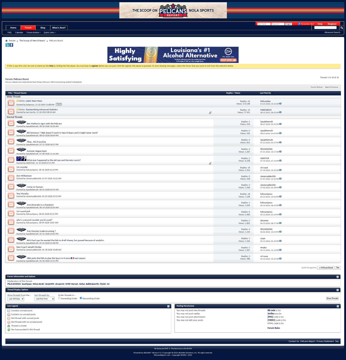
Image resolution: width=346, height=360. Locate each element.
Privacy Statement (325, 341)
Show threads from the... (19, 295)
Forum (28, 28)
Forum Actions (33, 32)
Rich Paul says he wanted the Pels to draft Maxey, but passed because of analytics (65, 240)
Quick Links (49, 32)
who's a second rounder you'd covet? (34, 220)
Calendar (19, 32)
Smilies (271, 314)
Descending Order (91, 298)
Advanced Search (332, 32)
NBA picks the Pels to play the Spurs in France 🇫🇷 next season (56, 258)
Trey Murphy (22, 194)
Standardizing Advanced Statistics (42, 109)
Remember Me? (307, 24)
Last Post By (265, 93)
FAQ (10, 32)
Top (337, 268)
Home (13, 28)
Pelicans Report (307, 341)
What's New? (59, 28)
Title (10, 93)
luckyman (30, 105)
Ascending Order (69, 298)
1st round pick (23, 211)
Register (332, 24)
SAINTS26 (30, 163)
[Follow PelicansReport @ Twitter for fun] (7, 46)
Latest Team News (34, 101)
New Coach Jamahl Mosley (28, 247)
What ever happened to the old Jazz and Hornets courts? (54, 160)
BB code (271, 310)
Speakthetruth (32, 126)
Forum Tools (316, 87)
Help (320, 24)
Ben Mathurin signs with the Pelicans (44, 124)
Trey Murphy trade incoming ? (41, 231)
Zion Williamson (24, 176)
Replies (229, 93)
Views (237, 93)
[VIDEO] (271, 320)
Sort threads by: (42, 295)
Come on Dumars (35, 187)
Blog (43, 28)
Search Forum (330, 87)
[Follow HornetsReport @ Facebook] (11, 46)
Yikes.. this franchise (36, 142)
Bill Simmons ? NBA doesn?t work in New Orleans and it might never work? (62, 133)
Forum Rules (274, 328)
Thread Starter (20, 93)
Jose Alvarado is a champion (40, 205)
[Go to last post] (280, 104)
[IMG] (270, 317)
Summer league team (37, 151)
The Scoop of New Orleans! (32, 41)
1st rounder (22, 167)
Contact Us (294, 341)
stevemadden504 (33, 179)
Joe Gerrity (30, 112)
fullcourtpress (32, 170)
